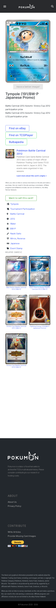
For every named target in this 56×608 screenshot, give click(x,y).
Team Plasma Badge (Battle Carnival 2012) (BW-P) (39, 288)
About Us (12, 502)
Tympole (14, 204)
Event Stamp (16, 248)
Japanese (15, 243)
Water (13, 223)
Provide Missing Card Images (22, 536)
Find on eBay (17, 128)
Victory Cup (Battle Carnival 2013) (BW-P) (16, 366)
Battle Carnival (17, 214)
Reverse (21, 238)
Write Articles (14, 532)
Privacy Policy (14, 506)
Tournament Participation (22, 209)
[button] (5, 6)
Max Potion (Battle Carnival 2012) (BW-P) (16, 288)
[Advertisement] (28, 399)
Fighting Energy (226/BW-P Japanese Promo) (39, 327)
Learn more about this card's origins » (32, 176)
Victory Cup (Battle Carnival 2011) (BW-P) (16, 327)
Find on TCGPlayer (21, 135)
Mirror (13, 238)
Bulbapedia (16, 142)
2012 (12, 218)
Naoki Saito (15, 233)
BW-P (13, 228)
